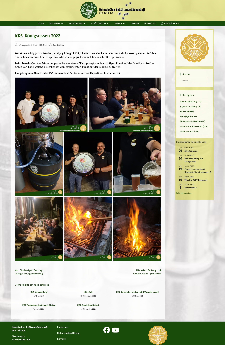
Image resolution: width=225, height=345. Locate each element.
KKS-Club (43, 45)
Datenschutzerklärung (68, 332)
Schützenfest (186, 131)
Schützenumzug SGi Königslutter (194, 160)
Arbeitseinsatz (191, 150)
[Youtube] (115, 330)
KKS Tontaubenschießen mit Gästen (38, 305)
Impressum (62, 327)
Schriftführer (58, 45)
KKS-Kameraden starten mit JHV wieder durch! (137, 292)
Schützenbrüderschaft (191, 126)
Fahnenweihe (191, 187)
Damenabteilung (188, 101)
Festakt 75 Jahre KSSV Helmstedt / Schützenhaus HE (198, 170)
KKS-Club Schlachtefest (88, 305)
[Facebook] (106, 330)
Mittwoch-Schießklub (191, 121)
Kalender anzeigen (184, 193)
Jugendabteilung (188, 106)
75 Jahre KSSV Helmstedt (196, 180)
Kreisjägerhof (186, 116)
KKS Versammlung (39, 292)
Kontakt (61, 338)
